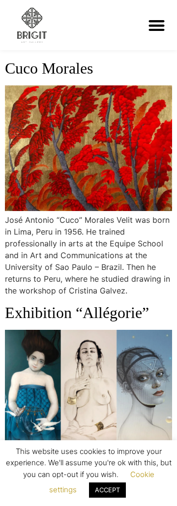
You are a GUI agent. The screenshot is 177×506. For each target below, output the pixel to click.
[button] (157, 25)
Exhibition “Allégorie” (77, 312)
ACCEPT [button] (107, 490)
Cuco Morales (49, 68)
